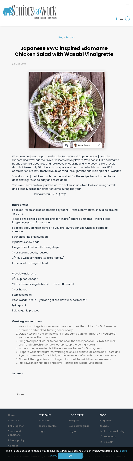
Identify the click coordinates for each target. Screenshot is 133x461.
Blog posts (105, 420)
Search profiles (48, 426)
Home (11, 415)
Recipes (70, 37)
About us (13, 420)
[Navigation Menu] (127, 5)
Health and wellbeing (112, 431)
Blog (61, 37)
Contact (13, 445)
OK (70, 455)
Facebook (110, 436)
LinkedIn (108, 442)
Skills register (16, 426)
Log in (42, 431)
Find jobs (74, 420)
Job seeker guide (79, 426)
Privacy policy (16, 440)
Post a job (44, 420)
